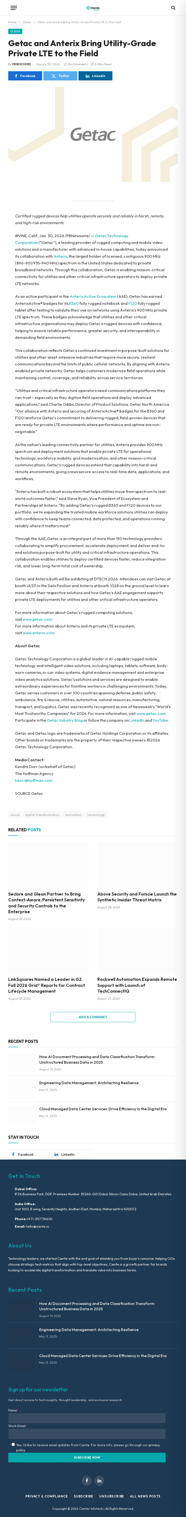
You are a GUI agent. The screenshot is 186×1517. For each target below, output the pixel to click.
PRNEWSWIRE (21, 64)
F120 (132, 303)
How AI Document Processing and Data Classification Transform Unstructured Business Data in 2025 (97, 1059)
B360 (74, 303)
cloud (15, 815)
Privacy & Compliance (46, 1496)
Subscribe (83, 1496)
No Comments (78, 64)
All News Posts (145, 1496)
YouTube (160, 720)
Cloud (15, 31)
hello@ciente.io (37, 1226)
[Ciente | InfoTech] (93, 7)
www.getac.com (37, 619)
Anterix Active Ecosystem (93, 296)
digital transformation (42, 815)
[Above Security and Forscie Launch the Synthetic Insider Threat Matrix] (137, 864)
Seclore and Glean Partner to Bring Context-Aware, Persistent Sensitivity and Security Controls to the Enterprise (46, 902)
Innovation (73, 815)
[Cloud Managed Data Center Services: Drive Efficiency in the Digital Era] (21, 1115)
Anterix (60, 256)
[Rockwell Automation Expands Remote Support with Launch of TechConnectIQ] (137, 950)
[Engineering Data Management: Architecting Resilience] (21, 1089)
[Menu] (14, 7)
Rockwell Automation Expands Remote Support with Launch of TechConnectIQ (137, 985)
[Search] (172, 7)
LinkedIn (137, 720)
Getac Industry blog (65, 720)
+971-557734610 (39, 1219)
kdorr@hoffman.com (33, 780)
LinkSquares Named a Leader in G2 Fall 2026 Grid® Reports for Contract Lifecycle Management (46, 985)
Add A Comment (93, 1017)
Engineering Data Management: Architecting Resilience (89, 1082)
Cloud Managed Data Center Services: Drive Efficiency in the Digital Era (103, 1108)
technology (96, 815)
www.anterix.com (38, 632)
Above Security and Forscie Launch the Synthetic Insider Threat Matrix (137, 897)
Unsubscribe (111, 1496)
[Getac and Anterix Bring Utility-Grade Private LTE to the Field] (93, 134)
